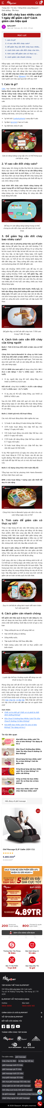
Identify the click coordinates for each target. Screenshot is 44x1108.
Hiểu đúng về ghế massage (15, 801)
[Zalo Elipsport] (39, 1097)
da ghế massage (8, 1094)
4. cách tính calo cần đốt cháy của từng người (22, 50)
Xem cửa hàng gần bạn (24, 932)
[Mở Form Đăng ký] (38, 1083)
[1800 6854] (39, 1103)
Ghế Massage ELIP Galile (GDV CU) (19, 849)
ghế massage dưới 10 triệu (12, 1065)
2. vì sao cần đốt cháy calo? (17, 43)
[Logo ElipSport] (11, 3)
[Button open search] (36, 2)
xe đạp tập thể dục (26, 1061)
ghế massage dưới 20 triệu (12, 1073)
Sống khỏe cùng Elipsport (28, 8)
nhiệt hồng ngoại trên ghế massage (16, 1098)
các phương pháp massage (27, 1094)
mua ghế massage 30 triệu (12, 1077)
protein (14, 122)
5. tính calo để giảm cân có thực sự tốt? (20, 53)
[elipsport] (8, 1038)
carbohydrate (19, 118)
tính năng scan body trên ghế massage (17, 1090)
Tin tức (14, 8)
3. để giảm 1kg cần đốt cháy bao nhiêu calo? (22, 47)
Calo (3, 88)
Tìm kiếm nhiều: (8, 1057)
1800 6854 (7, 1005)
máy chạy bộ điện (9, 1061)
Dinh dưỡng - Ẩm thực (10, 10)
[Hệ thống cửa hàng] (39, 1092)
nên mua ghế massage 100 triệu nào (16, 1081)
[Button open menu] (3, 3)
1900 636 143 (28, 1005)
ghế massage (20, 1057)
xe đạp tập (20, 700)
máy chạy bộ (10, 700)
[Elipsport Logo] (22, 978)
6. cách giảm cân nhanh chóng (18, 57)
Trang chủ (5, 8)
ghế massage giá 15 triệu (11, 1069)
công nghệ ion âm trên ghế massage (16, 1086)
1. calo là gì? (10, 40)
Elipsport (22, 76)
